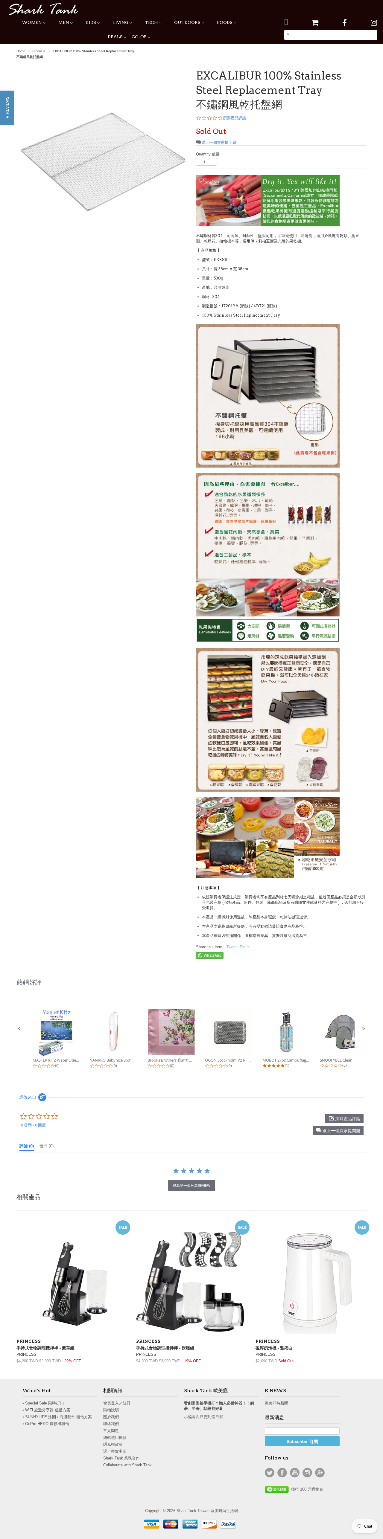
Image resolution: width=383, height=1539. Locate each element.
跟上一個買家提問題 (218, 142)
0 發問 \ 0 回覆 (33, 1125)
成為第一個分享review (191, 1185)
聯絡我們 (111, 1424)
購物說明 (111, 1410)
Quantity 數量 (208, 154)
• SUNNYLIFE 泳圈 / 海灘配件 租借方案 (57, 1417)
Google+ (320, 1472)
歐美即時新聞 (276, 1403)
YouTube (295, 1472)
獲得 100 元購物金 (306, 1489)
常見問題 (111, 1430)
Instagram (307, 1472)
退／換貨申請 (115, 1451)
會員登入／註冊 (116, 1403)
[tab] (26, 1147)
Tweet (232, 947)
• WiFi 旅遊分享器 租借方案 (46, 1410)
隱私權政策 (113, 1444)
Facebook (282, 1472)
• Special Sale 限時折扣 (43, 1403)
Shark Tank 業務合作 (121, 1458)
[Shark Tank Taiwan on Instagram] (374, 23)
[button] (19, 1028)
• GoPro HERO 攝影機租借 (45, 1424)
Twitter (269, 1472)
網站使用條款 (115, 1437)
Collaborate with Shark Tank (127, 1465)
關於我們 (111, 1417)
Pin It (244, 947)
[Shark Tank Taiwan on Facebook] (344, 23)
